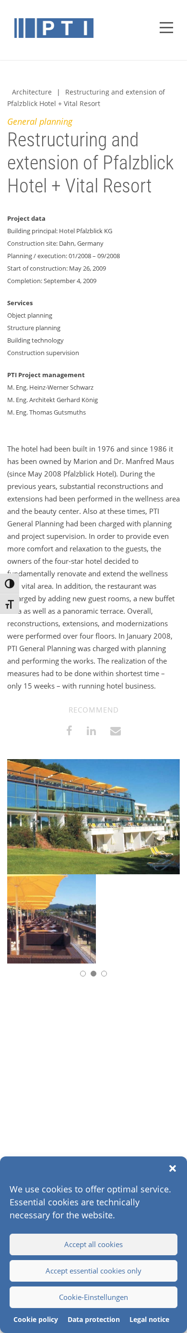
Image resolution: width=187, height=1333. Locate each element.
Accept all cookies (93, 1244)
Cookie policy (35, 1319)
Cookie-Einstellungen (93, 1297)
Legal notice (149, 1319)
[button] (172, 1168)
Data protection (94, 1319)
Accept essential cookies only (93, 1270)
